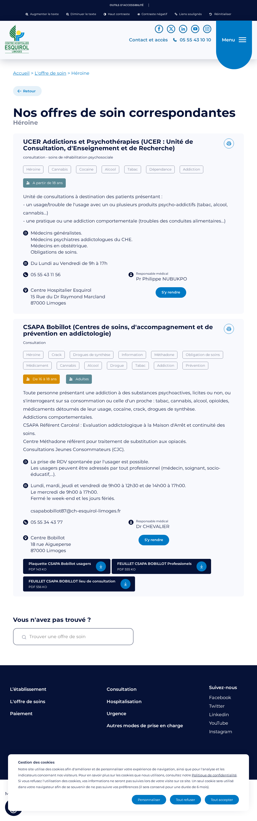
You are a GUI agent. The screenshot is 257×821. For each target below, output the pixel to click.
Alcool (110, 169)
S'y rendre (171, 292)
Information (132, 354)
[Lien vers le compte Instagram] (207, 29)
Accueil (21, 73)
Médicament (37, 365)
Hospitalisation (124, 701)
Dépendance (160, 169)
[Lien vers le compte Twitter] (171, 29)
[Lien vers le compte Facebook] (159, 29)
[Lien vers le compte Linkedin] (183, 29)
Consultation (122, 689)
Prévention (195, 365)
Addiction (191, 169)
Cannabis (60, 169)
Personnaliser (149, 800)
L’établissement (28, 689)
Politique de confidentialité (214, 775)
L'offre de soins (27, 701)
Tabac (132, 169)
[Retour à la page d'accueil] (64, 39)
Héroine (33, 169)
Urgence (116, 713)
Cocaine (86, 169)
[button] (42, 14)
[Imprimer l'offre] (229, 143)
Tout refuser (185, 800)
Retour (29, 91)
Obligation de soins (203, 354)
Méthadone (164, 354)
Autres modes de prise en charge (145, 725)
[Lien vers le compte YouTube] (195, 29)
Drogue (117, 365)
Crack (56, 354)
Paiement (21, 713)
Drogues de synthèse (91, 354)
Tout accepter (222, 800)
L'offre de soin (50, 73)
